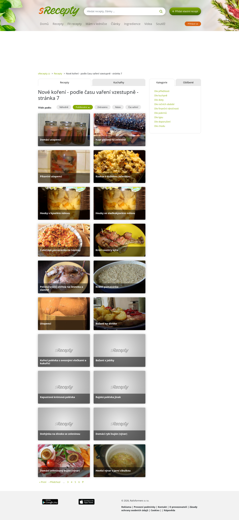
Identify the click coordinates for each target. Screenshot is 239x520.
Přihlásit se (193, 23)
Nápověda (169, 510)
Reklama (126, 506)
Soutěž (160, 24)
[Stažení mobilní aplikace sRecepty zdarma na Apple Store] (86, 501)
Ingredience (132, 24)
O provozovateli (178, 506)
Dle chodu (159, 125)
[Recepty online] (59, 11)
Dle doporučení (162, 121)
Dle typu (158, 117)
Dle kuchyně (160, 95)
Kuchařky (118, 82)
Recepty (58, 24)
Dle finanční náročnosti (166, 108)
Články (115, 24)
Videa (148, 24)
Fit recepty (74, 24)
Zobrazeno (102, 107)
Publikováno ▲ (83, 107)
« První (42, 481)
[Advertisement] (119, 49)
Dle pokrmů (160, 112)
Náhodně (64, 107)
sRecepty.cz (44, 73)
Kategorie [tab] (161, 82)
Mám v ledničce (96, 24)
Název (118, 107)
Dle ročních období (164, 104)
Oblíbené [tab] (188, 82)
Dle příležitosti (161, 91)
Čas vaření (133, 107)
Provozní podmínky (144, 506)
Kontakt (162, 506)
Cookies (155, 510)
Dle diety (159, 99)
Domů (44, 24)
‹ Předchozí (54, 481)
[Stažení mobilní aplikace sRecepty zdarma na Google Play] (50, 501)
